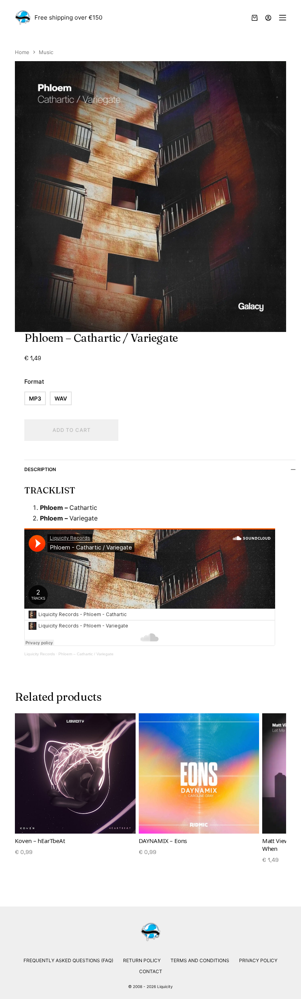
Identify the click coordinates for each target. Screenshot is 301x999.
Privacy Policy (258, 960)
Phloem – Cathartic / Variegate (86, 654)
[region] (150, 792)
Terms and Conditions (199, 960)
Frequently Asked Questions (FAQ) (68, 960)
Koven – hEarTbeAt (40, 841)
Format (34, 381)
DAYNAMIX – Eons (163, 841)
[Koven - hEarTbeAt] (75, 773)
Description (40, 469)
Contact (150, 971)
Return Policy (142, 960)
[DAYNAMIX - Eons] (199, 773)
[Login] (268, 18)
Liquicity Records (39, 654)
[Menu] (282, 17)
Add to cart (72, 430)
